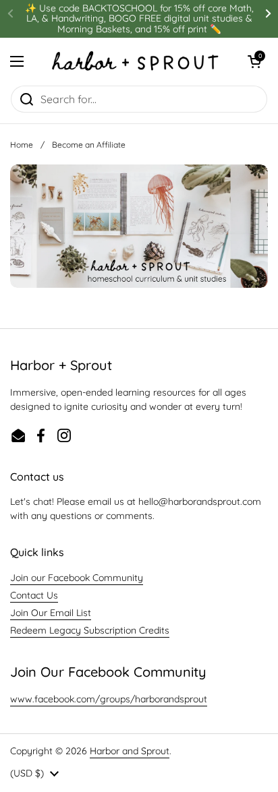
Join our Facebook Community (76, 578)
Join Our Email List (50, 613)
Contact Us (34, 595)
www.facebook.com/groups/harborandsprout (108, 699)
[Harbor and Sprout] (136, 61)
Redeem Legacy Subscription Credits (89, 630)
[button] (254, 61)
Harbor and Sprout (129, 751)
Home (21, 145)
